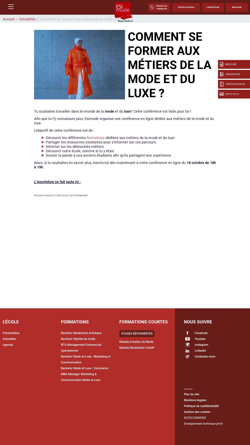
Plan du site (191, 394)
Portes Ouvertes (186, 7)
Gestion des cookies (197, 412)
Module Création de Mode (136, 342)
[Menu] (9, 7)
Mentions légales (195, 400)
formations (96, 138)
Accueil (9, 19)
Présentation (11, 333)
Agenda (8, 344)
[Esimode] (124, 12)
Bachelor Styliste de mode (78, 339)
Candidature (213, 7)
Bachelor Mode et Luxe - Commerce (84, 368)
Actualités (27, 19)
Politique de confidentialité (201, 406)
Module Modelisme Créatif (136, 347)
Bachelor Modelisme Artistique (81, 333)
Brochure (237, 7)
